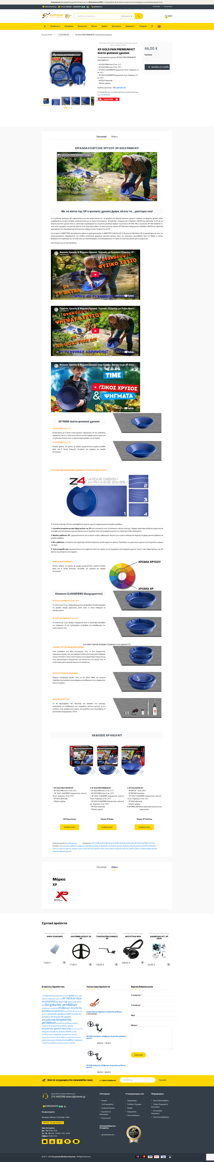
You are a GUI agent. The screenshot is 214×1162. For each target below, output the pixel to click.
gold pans (73, 846)
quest (71, 995)
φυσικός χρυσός (128, 848)
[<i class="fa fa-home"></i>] (45, 26)
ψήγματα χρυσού (66, 851)
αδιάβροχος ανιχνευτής (50, 1008)
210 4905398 (105, 95)
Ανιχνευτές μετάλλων (61, 1005)
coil (43, 996)
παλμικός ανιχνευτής (62, 1034)
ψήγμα (143, 848)
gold (61, 846)
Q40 (67, 996)
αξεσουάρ (66, 1028)
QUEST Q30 (59, 999)
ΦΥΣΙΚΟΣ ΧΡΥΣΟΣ (120, 45)
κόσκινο (56, 848)
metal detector (49, 996)
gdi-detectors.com (108, 1135)
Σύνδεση (130, 1104)
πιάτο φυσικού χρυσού (113, 848)
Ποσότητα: (148, 55)
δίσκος (69, 1032)
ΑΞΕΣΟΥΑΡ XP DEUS (122, 43)
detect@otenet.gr (51, 7)
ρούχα (52, 1040)
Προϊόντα (55, 26)
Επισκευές (82, 26)
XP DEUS (67, 998)
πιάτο (102, 848)
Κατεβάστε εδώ (69, 827)
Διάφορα (130, 26)
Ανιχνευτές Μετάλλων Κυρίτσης (64, 1157)
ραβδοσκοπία (46, 1040)
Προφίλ (104, 1100)
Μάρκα (114, 137)
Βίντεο (94, 26)
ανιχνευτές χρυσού (62, 1017)
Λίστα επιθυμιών (133, 1115)
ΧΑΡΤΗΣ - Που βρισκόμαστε (53, 1123)
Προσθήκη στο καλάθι (160, 67)
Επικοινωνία (106, 1118)
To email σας (136, 1005)
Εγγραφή (138, 1104)
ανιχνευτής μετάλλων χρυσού (62, 1026)
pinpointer (59, 996)
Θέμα (133, 1015)
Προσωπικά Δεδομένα (161, 1117)
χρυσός (138, 848)
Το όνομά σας (136, 995)
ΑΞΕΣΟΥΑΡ (102, 43)
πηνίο (58, 1037)
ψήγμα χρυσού (152, 848)
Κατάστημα (156, 6)
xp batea (95, 846)
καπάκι (74, 1032)
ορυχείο (75, 848)
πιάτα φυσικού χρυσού (91, 848)
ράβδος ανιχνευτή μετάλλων (71, 1037)
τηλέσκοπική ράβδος (64, 1040)
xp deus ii (60, 1002)
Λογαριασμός (168, 6)
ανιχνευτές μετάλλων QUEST (60, 1014)
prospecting (87, 846)
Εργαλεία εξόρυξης (149, 846)
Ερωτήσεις (116, 26)
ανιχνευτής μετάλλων (57, 1021)
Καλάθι (129, 1108)
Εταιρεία (143, 26)
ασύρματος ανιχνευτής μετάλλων (54, 1032)
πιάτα (80, 848)
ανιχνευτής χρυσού (115, 846)
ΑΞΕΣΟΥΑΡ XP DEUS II (134, 843)
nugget (79, 846)
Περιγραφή (101, 137)
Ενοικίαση (69, 26)
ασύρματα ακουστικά (76, 1029)
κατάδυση (45, 1034)
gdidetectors (98, 7)
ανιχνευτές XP (69, 1011)
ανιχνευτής (49, 1019)
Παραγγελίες (132, 1112)
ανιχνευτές (58, 1011)
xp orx (68, 1001)
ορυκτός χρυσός (65, 848)
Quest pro (51, 999)
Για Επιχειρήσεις (108, 1104)
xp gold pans (103, 846)
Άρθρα (104, 26)
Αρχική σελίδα (47, 35)
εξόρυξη (126, 846)
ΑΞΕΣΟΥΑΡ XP (64, 35)
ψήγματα (56, 851)
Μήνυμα (134, 1025)
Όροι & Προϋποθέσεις (161, 1100)
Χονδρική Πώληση (108, 1108)
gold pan (66, 846)
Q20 (64, 996)
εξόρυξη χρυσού (135, 846)
